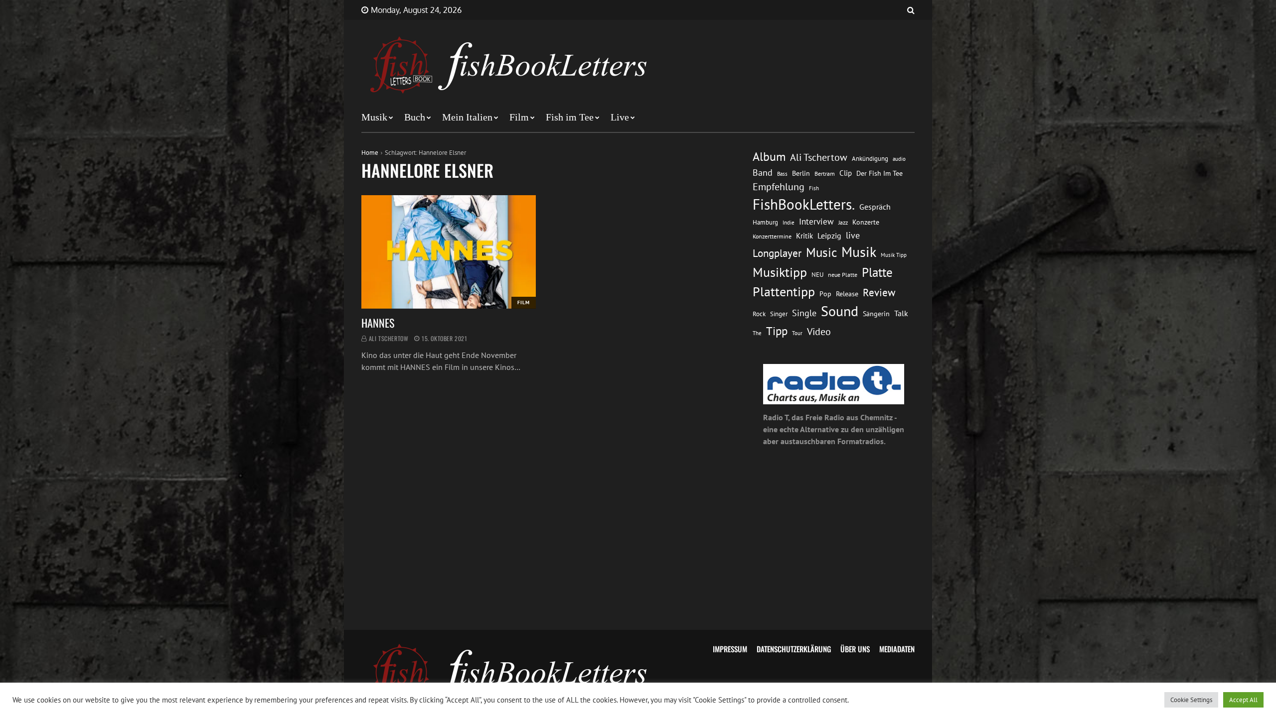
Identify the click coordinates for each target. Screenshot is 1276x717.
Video (819, 331)
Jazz (843, 222)
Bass (782, 173)
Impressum (730, 648)
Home (369, 152)
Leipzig (829, 235)
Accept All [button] (1243, 700)
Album (769, 156)
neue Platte (842, 274)
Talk (901, 313)
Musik (374, 117)
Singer (779, 314)
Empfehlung (778, 186)
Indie (789, 222)
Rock (759, 313)
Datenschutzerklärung (794, 648)
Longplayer (777, 253)
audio (899, 158)
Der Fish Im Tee (879, 173)
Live (620, 117)
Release (847, 293)
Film (519, 117)
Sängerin (876, 313)
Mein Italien (467, 117)
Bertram (824, 173)
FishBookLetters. (804, 204)
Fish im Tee (570, 117)
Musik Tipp (894, 254)
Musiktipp (780, 272)
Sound (839, 311)
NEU (817, 274)
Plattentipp (784, 291)
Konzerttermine (772, 236)
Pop (825, 293)
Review (879, 292)
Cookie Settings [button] (1191, 700)
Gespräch (875, 207)
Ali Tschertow (389, 338)
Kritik (804, 235)
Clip (845, 173)
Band (763, 172)
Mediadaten (897, 648)
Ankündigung (870, 158)
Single (804, 313)
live (853, 235)
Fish (814, 188)
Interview (816, 221)
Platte (877, 272)
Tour (797, 333)
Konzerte (865, 222)
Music (821, 252)
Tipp (777, 330)
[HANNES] (448, 252)
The (757, 333)
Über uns (855, 648)
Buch (414, 117)
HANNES (377, 323)
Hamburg (765, 222)
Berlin (801, 173)
